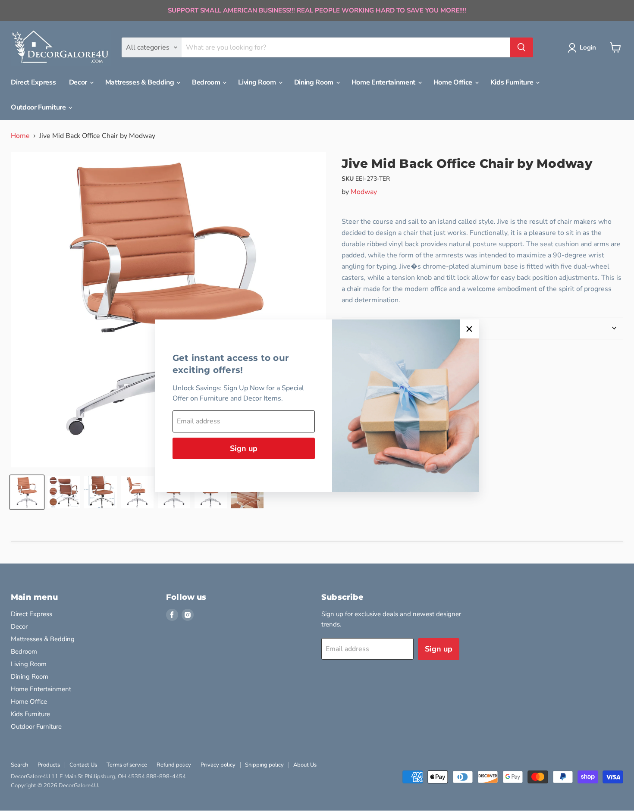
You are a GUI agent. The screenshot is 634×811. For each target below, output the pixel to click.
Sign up (243, 448)
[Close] (469, 328)
